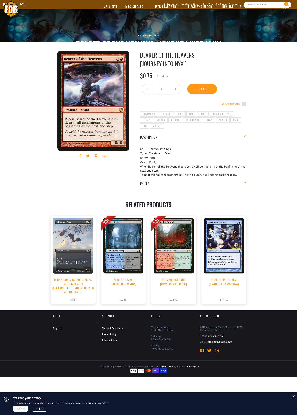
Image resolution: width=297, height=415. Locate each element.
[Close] (293, 396)
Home (141, 35)
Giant (203, 114)
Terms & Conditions (112, 328)
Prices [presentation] (144, 183)
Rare (235, 120)
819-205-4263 (216, 336)
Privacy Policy (109, 340)
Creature (167, 114)
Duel (180, 114)
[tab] (193, 138)
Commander (149, 114)
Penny (209, 120)
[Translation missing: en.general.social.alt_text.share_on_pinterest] (96, 156)
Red (145, 126)
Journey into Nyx (221, 114)
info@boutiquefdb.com (219, 341)
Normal (175, 120)
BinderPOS (193, 366)
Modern (161, 120)
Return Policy (109, 334)
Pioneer (223, 120)
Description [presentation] (148, 137)
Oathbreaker (193, 120)
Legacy (146, 120)
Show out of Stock (231, 103)
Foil (191, 114)
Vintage (157, 126)
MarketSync (168, 366)
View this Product (75, 263)
